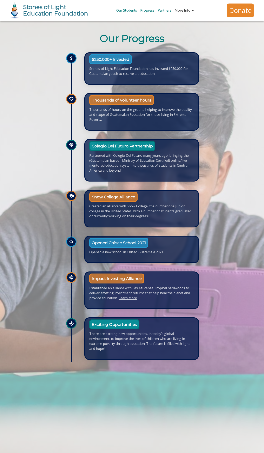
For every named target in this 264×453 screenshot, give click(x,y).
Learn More (128, 298)
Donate (240, 10)
